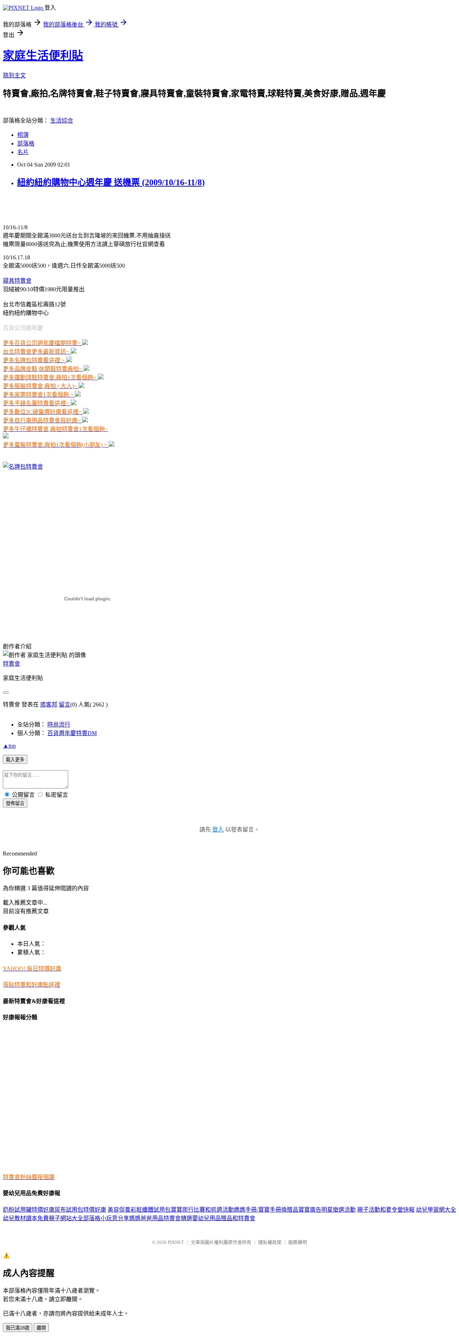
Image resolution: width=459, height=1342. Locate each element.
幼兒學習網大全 (436, 1210)
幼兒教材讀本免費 (26, 1218)
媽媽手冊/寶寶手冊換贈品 (266, 1210)
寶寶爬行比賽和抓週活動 (202, 1210)
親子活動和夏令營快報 (386, 1210)
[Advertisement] (87, 205)
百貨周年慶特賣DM (72, 733)
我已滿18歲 (17, 1328)
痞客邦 (48, 704)
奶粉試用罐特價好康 (29, 1210)
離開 (41, 1328)
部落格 (25, 143)
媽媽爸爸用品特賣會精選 (160, 1218)
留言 (64, 704)
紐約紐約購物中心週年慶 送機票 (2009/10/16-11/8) (111, 182)
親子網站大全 (66, 1218)
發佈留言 (15, 803)
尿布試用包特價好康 (80, 1210)
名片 (23, 152)
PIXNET (176, 1242)
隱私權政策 (269, 1242)
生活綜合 (61, 121)
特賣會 (11, 664)
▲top (9, 746)
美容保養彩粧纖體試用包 (139, 1210)
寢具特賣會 (17, 281)
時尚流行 (58, 725)
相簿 (23, 135)
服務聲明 (297, 1242)
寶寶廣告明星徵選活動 (327, 1210)
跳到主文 (14, 75)
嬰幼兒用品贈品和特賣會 (223, 1218)
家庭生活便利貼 (43, 55)
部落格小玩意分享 (106, 1218)
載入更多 (15, 759)
